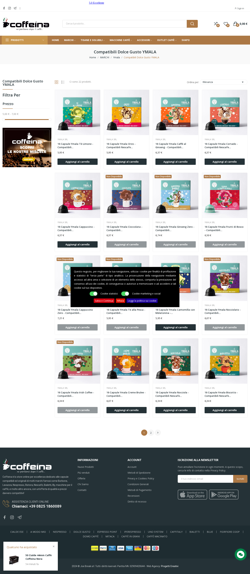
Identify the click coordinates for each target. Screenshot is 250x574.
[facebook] (4, 8)
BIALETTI (194, 532)
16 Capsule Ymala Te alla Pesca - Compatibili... (125, 311)
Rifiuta (120, 300)
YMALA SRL (62, 139)
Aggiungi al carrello (77, 161)
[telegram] (14, 8)
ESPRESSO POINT (107, 532)
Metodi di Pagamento (140, 490)
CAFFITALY (176, 532)
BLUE (210, 532)
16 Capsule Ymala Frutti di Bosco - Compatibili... (224, 228)
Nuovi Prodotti (86, 466)
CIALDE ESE (16, 532)
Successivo (157, 432)
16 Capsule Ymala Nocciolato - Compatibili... (223, 311)
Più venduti (84, 472)
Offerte (81, 478)
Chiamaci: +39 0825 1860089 (37, 506)
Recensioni (133, 495)
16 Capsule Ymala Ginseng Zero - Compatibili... (174, 228)
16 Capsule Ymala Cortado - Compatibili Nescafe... (221, 145)
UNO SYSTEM (155, 532)
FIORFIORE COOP (230, 532)
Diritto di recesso (137, 501)
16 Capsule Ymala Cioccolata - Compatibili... (124, 228)
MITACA (109, 536)
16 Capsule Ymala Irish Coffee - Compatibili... (75, 394)
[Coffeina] (27, 147)
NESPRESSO (59, 532)
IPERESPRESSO (132, 532)
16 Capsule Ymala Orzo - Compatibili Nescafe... (121, 145)
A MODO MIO (38, 532)
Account (132, 466)
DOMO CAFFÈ (90, 536)
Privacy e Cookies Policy (141, 478)
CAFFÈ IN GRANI (130, 536)
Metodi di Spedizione (139, 472)
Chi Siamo (83, 484)
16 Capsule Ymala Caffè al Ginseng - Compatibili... (170, 145)
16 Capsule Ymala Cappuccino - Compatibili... (76, 228)
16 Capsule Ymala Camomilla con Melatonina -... (175, 311)
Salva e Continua (104, 300)
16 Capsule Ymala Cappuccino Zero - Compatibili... (75, 311)
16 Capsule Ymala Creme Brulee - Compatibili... (126, 394)
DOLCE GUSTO (81, 532)
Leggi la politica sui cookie (142, 300)
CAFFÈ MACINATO (157, 536)
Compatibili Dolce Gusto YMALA (23, 83)
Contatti (82, 490)
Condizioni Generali (138, 484)
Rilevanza (224, 82)
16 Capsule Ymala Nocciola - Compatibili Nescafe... (172, 394)
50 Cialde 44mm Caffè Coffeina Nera (39, 557)
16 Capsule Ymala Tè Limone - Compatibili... (75, 145)
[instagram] (9, 8)
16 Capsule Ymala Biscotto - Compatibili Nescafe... (221, 394)
